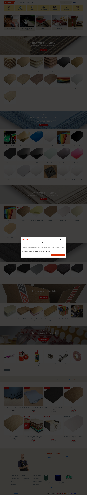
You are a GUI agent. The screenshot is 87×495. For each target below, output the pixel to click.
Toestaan (58, 255)
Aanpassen (43, 255)
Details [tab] (43, 242)
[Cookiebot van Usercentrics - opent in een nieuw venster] (60, 239)
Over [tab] (58, 242)
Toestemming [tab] (28, 242)
